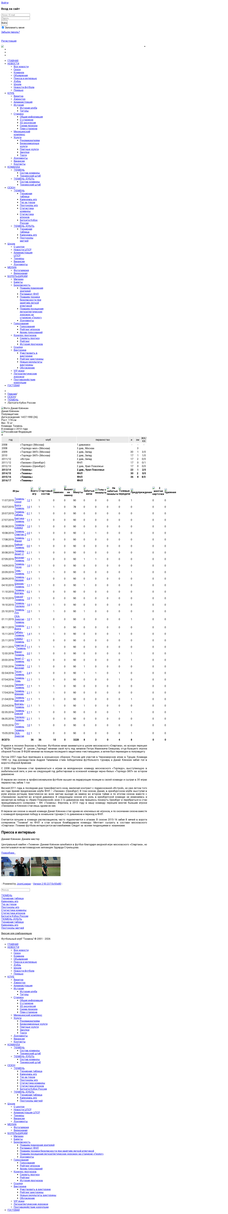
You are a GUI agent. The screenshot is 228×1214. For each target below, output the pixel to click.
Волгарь (19, 593)
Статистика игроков (13, 913)
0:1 (28, 513)
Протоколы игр (10, 907)
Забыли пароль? (10, 32)
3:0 (28, 653)
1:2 (28, 500)
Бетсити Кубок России (14, 916)
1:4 (28, 633)
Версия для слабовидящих (16, 933)
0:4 (28, 578)
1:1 (28, 519)
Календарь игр (9, 901)
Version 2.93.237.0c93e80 (47, 883)
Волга (17, 505)
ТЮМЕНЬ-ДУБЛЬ (11, 919)
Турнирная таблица (12, 898)
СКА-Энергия (19, 618)
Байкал (18, 544)
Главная (11, 393)
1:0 (28, 506)
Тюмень (19, 498)
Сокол (17, 501)
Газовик (19, 580)
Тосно (18, 567)
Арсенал (19, 557)
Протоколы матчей (12, 927)
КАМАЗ (18, 527)
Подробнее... (8, 852)
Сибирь (18, 514)
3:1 (28, 712)
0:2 (28, 591)
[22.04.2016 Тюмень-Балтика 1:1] (45, 875)
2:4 (28, 673)
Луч (16, 612)
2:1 (28, 552)
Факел (18, 540)
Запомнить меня (14, 27)
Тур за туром (8, 904)
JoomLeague (24, 883)
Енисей (18, 596)
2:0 (28, 533)
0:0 (28, 546)
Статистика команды (14, 910)
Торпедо (19, 606)
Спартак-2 (20, 534)
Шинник (19, 583)
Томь (17, 570)
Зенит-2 (19, 554)
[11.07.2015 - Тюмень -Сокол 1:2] (15, 875)
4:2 (28, 660)
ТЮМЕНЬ (12, 399)
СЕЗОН (11, 396)
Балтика (19, 518)
